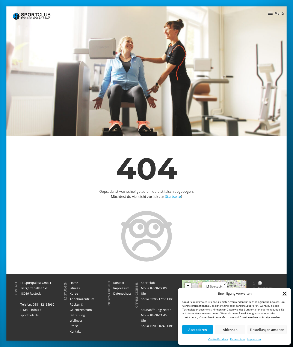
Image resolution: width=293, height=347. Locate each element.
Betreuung (77, 315)
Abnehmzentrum (82, 299)
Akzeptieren (197, 329)
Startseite (173, 196)
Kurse (74, 293)
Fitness (75, 288)
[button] (284, 293)
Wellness (76, 320)
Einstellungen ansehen (267, 329)
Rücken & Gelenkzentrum (81, 307)
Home (74, 283)
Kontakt (75, 331)
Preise (74, 326)
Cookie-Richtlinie (218, 339)
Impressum (254, 339)
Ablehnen (230, 329)
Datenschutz (237, 339)
